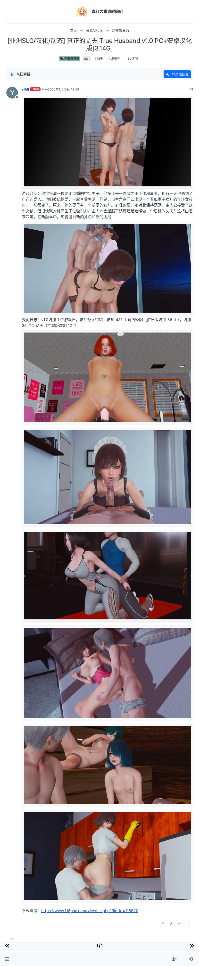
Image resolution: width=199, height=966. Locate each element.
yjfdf (25, 89)
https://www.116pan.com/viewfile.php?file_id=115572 (89, 910)
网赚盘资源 (71, 58)
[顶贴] (162, 923)
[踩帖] (179, 923)
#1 (191, 89)
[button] (7, 959)
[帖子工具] (189, 923)
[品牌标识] (82, 11)
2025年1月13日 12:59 (63, 89)
